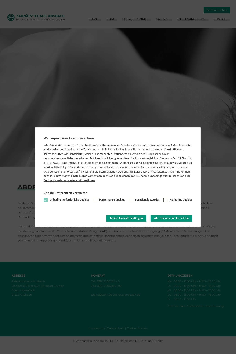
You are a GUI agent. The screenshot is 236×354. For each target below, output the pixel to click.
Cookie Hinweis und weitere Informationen (69, 180)
